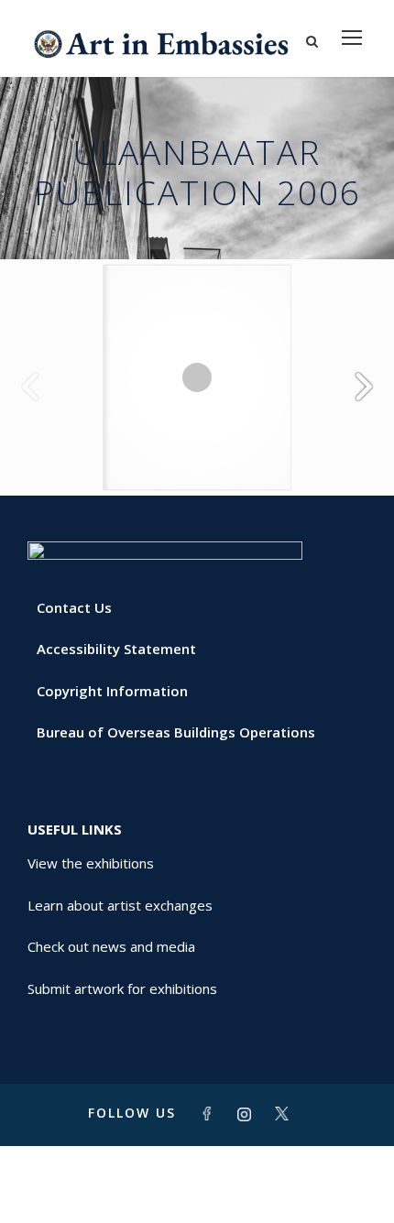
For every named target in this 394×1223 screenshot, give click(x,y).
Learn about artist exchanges (120, 905)
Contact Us (74, 607)
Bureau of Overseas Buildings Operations (176, 732)
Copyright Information (112, 691)
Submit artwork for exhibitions (122, 988)
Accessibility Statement (116, 648)
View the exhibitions (90, 863)
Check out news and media (111, 946)
